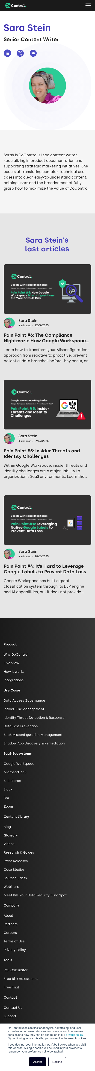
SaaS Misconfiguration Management (33, 735)
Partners (11, 924)
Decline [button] (57, 1062)
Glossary (11, 835)
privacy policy (74, 1035)
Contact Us (13, 1008)
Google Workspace (19, 764)
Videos (9, 844)
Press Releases (16, 861)
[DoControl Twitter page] (20, 53)
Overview (11, 663)
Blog (7, 827)
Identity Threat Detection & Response (34, 718)
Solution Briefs (15, 878)
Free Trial (11, 987)
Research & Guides (19, 853)
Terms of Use (14, 941)
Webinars (11, 887)
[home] (14, 5)
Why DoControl (16, 655)
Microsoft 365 (15, 772)
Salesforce (12, 781)
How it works (14, 672)
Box (6, 798)
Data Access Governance (24, 701)
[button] (88, 5)
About (8, 916)
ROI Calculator (16, 970)
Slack (8, 789)
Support (10, 1016)
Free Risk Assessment (21, 979)
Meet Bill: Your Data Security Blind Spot (35, 895)
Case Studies (14, 870)
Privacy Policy (15, 950)
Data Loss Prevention (21, 726)
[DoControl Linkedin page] (7, 53)
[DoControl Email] (33, 53)
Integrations (14, 680)
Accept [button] (37, 1062)
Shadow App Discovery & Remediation (34, 743)
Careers (10, 933)
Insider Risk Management (24, 709)
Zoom (8, 807)
